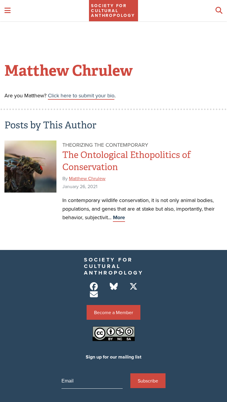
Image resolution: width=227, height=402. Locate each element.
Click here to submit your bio (81, 95)
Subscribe (148, 380)
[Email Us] (94, 294)
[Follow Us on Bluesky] (114, 286)
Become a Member (113, 312)
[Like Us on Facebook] (94, 286)
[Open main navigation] (7, 11)
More (119, 217)
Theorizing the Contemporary (105, 144)
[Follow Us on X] (133, 286)
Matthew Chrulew (87, 178)
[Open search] (219, 11)
